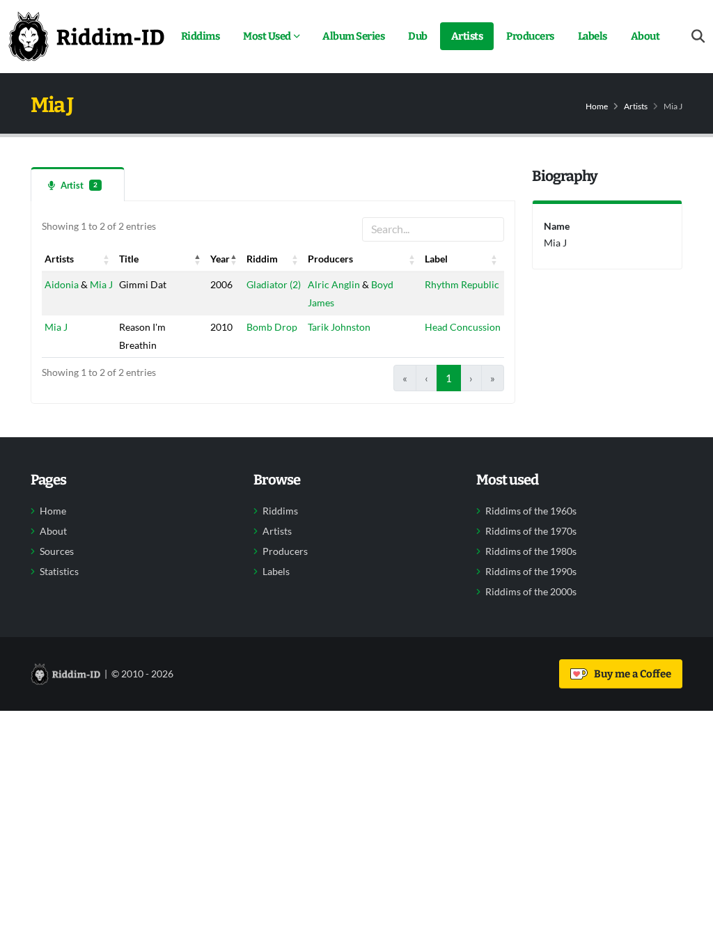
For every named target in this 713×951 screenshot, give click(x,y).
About (645, 36)
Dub (418, 36)
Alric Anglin (334, 284)
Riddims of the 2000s (531, 591)
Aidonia (62, 284)
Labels (592, 36)
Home (597, 106)
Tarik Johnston (339, 327)
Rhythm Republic (462, 284)
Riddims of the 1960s (531, 511)
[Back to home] (86, 36)
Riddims (200, 36)
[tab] (78, 184)
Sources (57, 551)
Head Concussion (463, 327)
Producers (530, 36)
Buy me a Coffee (630, 674)
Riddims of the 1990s (531, 571)
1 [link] (449, 378)
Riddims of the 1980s (531, 551)
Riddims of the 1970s (531, 531)
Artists (467, 36)
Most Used (267, 36)
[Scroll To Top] (688, 935)
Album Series (353, 36)
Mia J (101, 284)
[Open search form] (698, 36)
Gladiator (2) (273, 284)
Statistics (59, 571)
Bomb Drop (271, 327)
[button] (106, 259)
